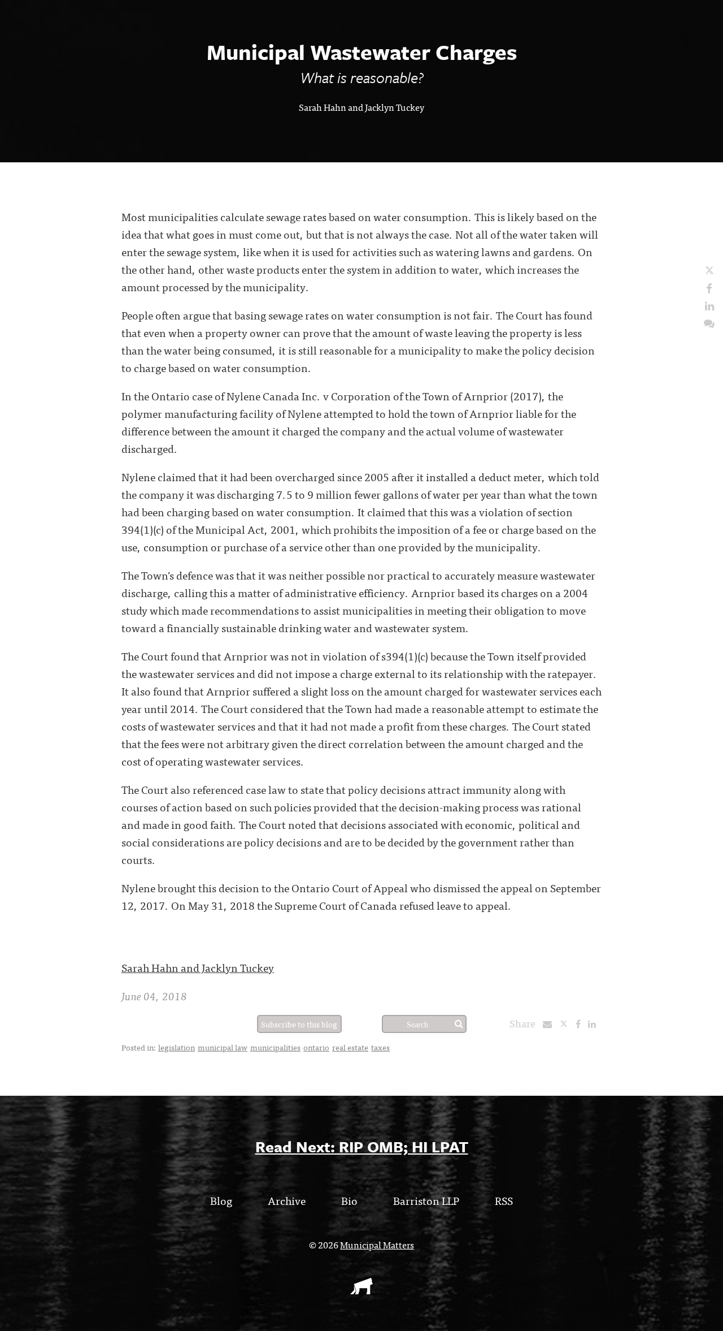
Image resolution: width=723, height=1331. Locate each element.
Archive (287, 1200)
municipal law (222, 1047)
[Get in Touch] (709, 322)
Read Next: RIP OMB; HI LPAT (361, 1146)
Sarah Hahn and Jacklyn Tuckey (361, 107)
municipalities (275, 1047)
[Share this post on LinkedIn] (595, 1023)
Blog (221, 1200)
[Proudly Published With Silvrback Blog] (361, 1290)
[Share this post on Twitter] (567, 1023)
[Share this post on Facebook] (581, 1023)
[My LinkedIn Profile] (709, 305)
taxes (380, 1047)
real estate (350, 1047)
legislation (176, 1047)
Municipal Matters (377, 1244)
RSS (504, 1200)
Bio (349, 1200)
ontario (316, 1047)
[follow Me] (709, 270)
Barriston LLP (426, 1200)
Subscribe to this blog (299, 1024)
